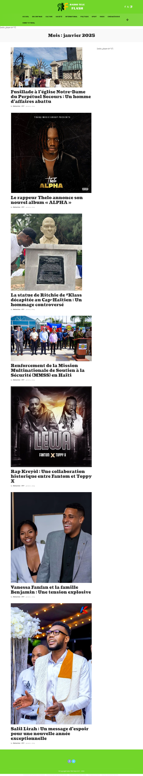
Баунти (98, 775)
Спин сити (115, 775)
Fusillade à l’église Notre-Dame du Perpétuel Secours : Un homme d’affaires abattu (51, 96)
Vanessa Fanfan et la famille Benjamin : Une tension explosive (51, 589)
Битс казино (83, 775)
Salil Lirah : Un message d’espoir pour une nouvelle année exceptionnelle (50, 733)
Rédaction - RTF (18, 106)
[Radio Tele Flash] (71, 6)
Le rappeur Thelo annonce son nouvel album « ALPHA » (47, 200)
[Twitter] (128, 6)
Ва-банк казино (63, 775)
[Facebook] (125, 6)
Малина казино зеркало (39, 775)
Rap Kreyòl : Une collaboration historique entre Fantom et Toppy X (51, 476)
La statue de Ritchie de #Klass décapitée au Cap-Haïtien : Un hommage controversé (46, 300)
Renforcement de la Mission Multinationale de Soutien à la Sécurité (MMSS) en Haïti (48, 370)
